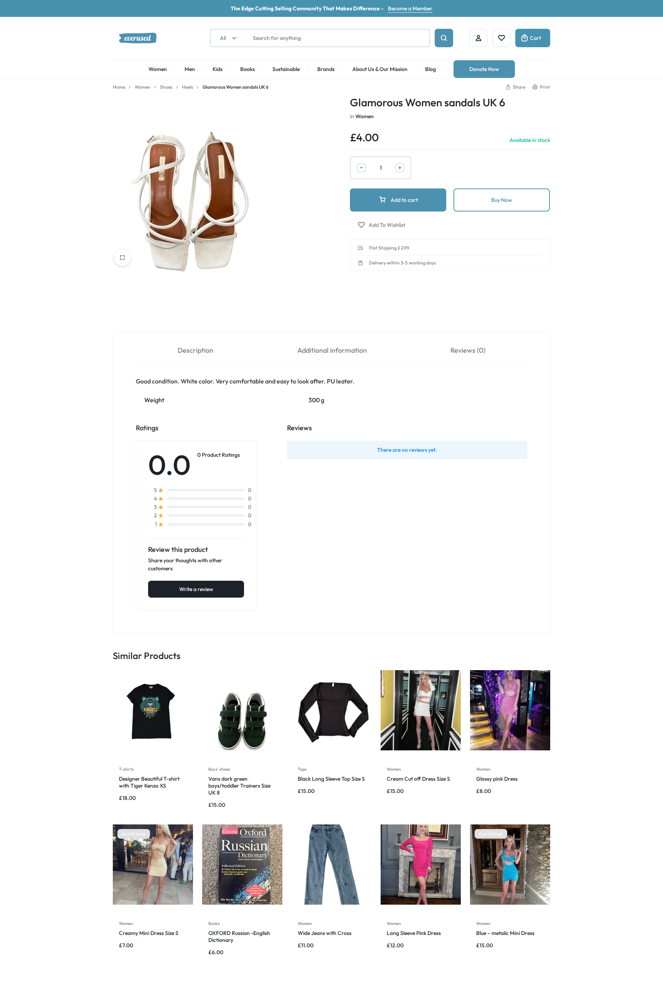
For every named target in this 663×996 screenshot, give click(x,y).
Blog (430, 69)
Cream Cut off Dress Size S (418, 778)
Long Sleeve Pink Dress (414, 933)
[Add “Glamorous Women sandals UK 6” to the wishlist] (381, 225)
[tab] (195, 349)
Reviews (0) (467, 350)
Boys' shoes (219, 769)
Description (195, 350)
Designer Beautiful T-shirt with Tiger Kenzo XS (149, 782)
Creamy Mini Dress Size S (148, 933)
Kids (218, 69)
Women (157, 69)
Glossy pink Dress (497, 778)
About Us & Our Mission (379, 69)
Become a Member (410, 8)
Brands (326, 69)
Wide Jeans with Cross (324, 933)
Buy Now (501, 200)
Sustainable (286, 69)
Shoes (166, 87)
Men (190, 69)
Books (247, 69)
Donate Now (484, 69)
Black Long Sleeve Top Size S (331, 778)
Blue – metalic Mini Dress (505, 933)
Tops (302, 769)
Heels (187, 87)
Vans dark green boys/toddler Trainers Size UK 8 (239, 785)
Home (119, 87)
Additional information (332, 350)
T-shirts (126, 769)
